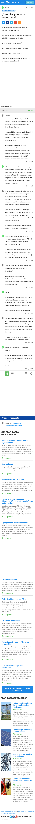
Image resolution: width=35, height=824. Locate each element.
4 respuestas (8, 660)
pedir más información (13, 425)
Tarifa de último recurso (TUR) (14, 599)
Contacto (23, 811)
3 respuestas (8, 517)
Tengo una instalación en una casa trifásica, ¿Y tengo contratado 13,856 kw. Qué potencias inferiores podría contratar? (16, 469)
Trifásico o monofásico (11, 621)
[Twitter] (10, 816)
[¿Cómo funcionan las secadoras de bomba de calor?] (17, 790)
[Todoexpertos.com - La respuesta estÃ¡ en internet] (12, 2)
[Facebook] (13, 816)
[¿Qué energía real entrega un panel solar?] (17, 740)
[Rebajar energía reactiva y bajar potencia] (17, 764)
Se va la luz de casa (9, 580)
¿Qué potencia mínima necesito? (15, 523)
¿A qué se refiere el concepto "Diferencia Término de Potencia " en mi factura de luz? (17, 501)
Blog (19, 811)
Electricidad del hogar (8, 10)
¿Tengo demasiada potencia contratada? (13, 666)
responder (17, 423)
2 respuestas (8, 493)
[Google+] (16, 816)
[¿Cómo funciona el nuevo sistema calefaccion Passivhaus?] (17, 714)
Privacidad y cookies (11, 813)
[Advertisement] (17, 82)
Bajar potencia (7, 464)
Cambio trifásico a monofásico (14, 480)
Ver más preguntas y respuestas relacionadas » (17, 690)
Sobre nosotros (9, 811)
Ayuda (15, 811)
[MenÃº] (2, 2)
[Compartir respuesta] (31, 373)
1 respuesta (8, 458)
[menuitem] (7, 22)
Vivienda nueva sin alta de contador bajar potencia (16, 442)
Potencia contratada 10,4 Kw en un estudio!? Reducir (15, 643)
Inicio (2, 811)
